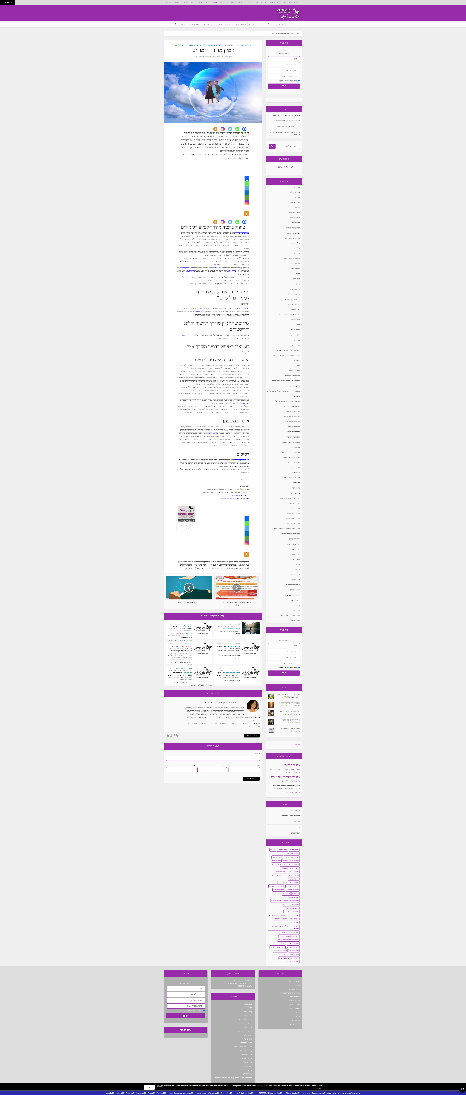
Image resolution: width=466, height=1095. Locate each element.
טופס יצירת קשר (203, 2)
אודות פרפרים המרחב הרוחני (257, 2)
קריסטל (231, 387)
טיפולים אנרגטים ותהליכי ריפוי (210, 45)
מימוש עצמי (285, 893)
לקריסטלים (189, 271)
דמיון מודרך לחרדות (245, 1023)
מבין (149, 1087)
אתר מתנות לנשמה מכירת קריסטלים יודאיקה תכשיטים (233, 1078)
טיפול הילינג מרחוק (245, 1054)
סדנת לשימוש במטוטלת (290, 904)
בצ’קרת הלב (214, 433)
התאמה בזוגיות (188, 644)
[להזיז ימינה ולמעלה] (3, 2)
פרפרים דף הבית (284, 33)
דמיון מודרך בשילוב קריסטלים (226, 562)
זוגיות (260, 24)
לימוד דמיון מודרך (218, 568)
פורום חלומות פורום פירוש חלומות (288, 126)
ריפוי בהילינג (248, 1035)
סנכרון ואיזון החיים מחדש (289, 915)
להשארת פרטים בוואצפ (240, 495)
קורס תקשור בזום (280, 951)
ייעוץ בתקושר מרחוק (291, 864)
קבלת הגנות (294, 919)
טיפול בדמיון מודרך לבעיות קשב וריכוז (222, 565)
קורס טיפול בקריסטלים (290, 932)
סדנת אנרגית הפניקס (291, 901)
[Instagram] (224, 129)
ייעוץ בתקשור (275, 864)
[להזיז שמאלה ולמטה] (2, 3)
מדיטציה (215, 268)
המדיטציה (245, 308)
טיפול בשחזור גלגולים (290, 861)
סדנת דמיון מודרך (203, 568)
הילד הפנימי (223, 624)
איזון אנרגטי (199, 312)
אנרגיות (238, 644)
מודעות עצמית (209, 24)
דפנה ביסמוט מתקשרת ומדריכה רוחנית (207, 57)
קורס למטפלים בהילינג (290, 943)
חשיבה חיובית (240, 24)
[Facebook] (245, 129)
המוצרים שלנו (242, 2)
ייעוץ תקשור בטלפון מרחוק (243, 1047)
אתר (193, 765)
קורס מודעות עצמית (245, 1058)
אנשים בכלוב (295, 833)
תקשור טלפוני (177, 635)
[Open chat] (462, 1089)
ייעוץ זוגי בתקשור (246, 1043)
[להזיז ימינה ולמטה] (3, 3)
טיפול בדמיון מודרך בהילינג (203, 562)
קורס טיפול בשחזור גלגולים (288, 936)
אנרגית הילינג (232, 271)
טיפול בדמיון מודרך (242, 233)
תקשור (193, 2)
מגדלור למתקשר (292, 890)
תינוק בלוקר (296, 821)
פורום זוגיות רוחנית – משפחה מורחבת (287, 121)
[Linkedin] (247, 192)
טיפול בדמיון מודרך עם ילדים (237, 568)
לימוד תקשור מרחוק (276, 886)
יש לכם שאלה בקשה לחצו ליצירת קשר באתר (343, 1093)
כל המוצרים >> (294, 744)
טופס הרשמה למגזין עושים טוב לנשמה (235, 499)
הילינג (185, 2)
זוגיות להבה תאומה (291, 853)
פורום (284, 2)
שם (258, 765)
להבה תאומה (188, 648)
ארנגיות (231, 624)
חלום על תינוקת (294, 810)
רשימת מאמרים (274, 2)
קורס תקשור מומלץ (245, 1019)
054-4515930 (232, 983)
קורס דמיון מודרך (179, 45)
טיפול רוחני (276, 861)
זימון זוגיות (189, 646)
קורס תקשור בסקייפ (291, 954)
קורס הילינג (294, 922)
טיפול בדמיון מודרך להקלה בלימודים (193, 565)
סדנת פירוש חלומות (291, 912)
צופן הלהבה (182, 662)
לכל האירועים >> (284, 166)
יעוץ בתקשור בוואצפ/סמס (289, 868)
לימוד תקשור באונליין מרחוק (288, 882)
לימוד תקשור (293, 879)
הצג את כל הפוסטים (251, 735)
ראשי (289, 24)
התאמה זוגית (178, 644)
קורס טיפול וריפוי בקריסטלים (288, 940)
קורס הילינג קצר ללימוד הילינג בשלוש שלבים (285, 927)
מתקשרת (180, 631)
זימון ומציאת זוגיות (246, 1066)
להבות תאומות (281, 872)
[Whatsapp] (238, 129)
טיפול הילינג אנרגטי (223, 626)
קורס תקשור (188, 633)
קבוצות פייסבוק (217, 2)
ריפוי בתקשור (180, 633)
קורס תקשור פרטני (291, 962)
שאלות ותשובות (229, 2)
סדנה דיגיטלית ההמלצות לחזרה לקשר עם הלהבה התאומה (182, 660)
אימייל (224, 765)
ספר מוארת (172, 631)
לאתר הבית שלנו (294, 2)
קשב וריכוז (212, 242)
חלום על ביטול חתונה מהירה (290, 816)
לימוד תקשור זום (292, 886)
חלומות (251, 24)
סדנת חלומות (275, 901)
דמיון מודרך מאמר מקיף (244, 1031)
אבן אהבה (237, 624)
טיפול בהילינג (276, 857)
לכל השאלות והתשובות (292, 792)
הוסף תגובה (228, 57)
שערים (297, 827)
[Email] (247, 197)
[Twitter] (231, 129)
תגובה (257, 754)
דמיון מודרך (177, 2)
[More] (217, 129)
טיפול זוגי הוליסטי (246, 1062)
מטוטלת (295, 893)
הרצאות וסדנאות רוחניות (244, 45)
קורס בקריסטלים (280, 919)
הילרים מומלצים (235, 626)
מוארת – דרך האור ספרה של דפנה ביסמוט (286, 115)
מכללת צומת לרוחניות (290, 897)
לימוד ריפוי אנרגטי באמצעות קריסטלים (285, 875)
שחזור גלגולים (168, 2)
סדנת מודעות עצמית (224, 677)
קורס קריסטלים (292, 947)
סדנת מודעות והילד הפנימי (231, 680)
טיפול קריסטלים (225, 24)
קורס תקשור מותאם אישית (288, 958)
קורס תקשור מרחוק (245, 1051)
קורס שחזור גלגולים (277, 947)
